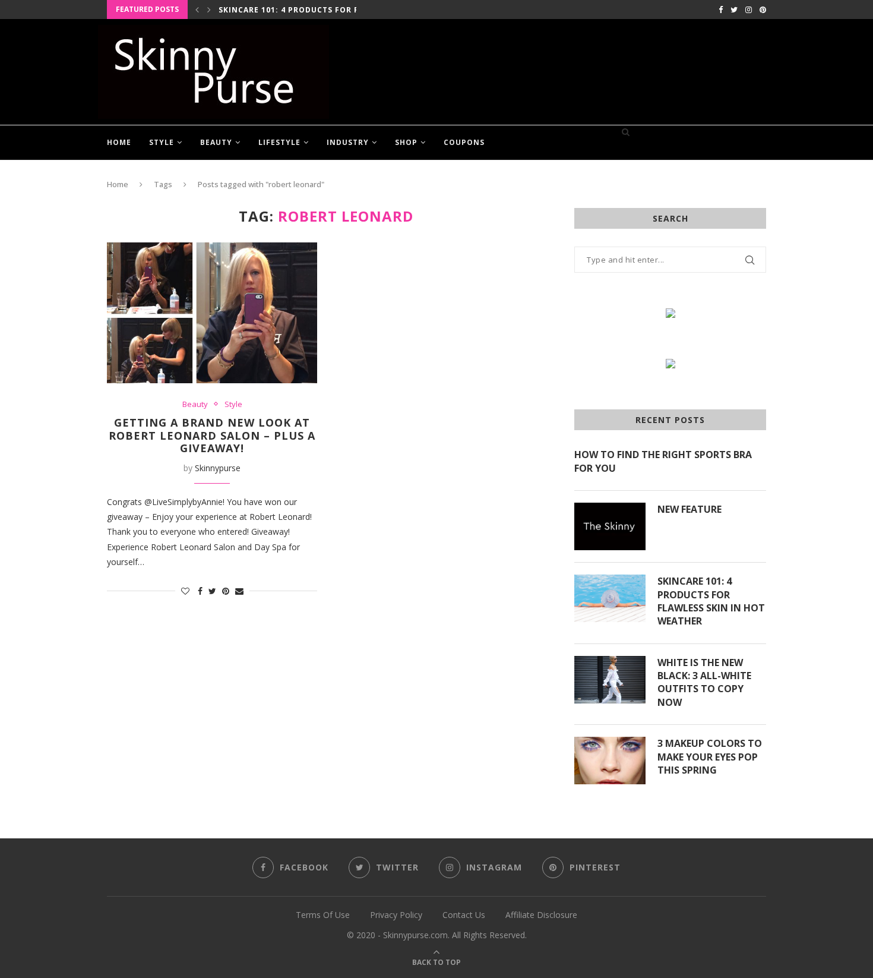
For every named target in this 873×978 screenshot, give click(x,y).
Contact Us (463, 914)
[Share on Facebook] (200, 591)
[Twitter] (734, 9)
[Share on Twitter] (212, 591)
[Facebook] (721, 9)
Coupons (464, 142)
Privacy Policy (396, 914)
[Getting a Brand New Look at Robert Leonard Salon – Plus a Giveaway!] (212, 312)
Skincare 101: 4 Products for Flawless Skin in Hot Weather (711, 601)
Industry (348, 142)
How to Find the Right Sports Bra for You (663, 461)
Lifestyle (279, 142)
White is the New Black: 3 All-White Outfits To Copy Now (704, 682)
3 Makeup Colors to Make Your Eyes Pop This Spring (709, 757)
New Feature (689, 509)
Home (119, 142)
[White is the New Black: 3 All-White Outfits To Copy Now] (610, 679)
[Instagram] (748, 9)
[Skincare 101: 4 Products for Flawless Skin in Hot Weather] (610, 598)
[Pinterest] (763, 9)
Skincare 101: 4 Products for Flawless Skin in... (328, 10)
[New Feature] (610, 526)
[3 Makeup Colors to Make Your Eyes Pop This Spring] (610, 760)
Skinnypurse (218, 468)
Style (161, 142)
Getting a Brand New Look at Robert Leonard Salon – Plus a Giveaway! (212, 435)
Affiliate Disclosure (541, 914)
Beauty (216, 142)
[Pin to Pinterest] (225, 591)
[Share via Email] (239, 591)
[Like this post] (185, 591)
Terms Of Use (323, 914)
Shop (406, 142)
